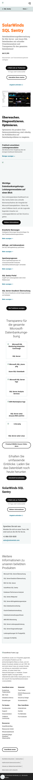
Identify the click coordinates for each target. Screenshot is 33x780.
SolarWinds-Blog (7, 726)
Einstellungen (6, 700)
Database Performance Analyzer (14, 592)
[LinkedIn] (17, 743)
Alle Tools (5, 695)
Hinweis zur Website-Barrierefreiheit (11, 766)
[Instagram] (7, 743)
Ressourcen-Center (8, 729)
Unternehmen (22, 708)
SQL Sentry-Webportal (10, 597)
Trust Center (21, 690)
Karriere (20, 711)
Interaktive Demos (7, 698)
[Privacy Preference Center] (2, 777)
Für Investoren (22, 717)
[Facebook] (3, 743)
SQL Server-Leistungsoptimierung (14, 624)
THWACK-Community (5, 717)
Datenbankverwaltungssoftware (13, 615)
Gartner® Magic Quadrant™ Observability (7, 736)
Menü (24, 9)
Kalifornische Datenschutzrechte (11, 762)
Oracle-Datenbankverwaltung (13, 610)
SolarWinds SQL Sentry (11, 587)
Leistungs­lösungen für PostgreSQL (14, 633)
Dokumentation (7, 714)
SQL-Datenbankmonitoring (12, 606)
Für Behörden (22, 714)
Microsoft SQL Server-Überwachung (15, 574)
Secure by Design (23, 698)
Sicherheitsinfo (22, 700)
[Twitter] (10, 743)
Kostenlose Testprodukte (6, 691)
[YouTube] (14, 743)
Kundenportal (6, 708)
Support (4, 711)
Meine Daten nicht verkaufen (10, 770)
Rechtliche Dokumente (8, 759)
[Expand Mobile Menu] (29, 3)
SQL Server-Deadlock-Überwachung (15, 578)
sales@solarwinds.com (11, 540)
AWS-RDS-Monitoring (10, 619)
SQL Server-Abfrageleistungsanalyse (15, 601)
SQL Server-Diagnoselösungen (13, 629)
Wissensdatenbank (8, 732)
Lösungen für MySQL (10, 638)
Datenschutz (19, 759)
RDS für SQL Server (10, 583)
